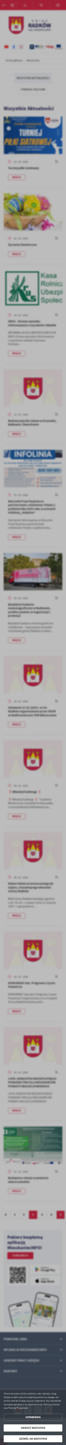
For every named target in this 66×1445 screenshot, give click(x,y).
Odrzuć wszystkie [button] (33, 1428)
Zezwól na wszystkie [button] (33, 1439)
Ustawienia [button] (33, 1417)
